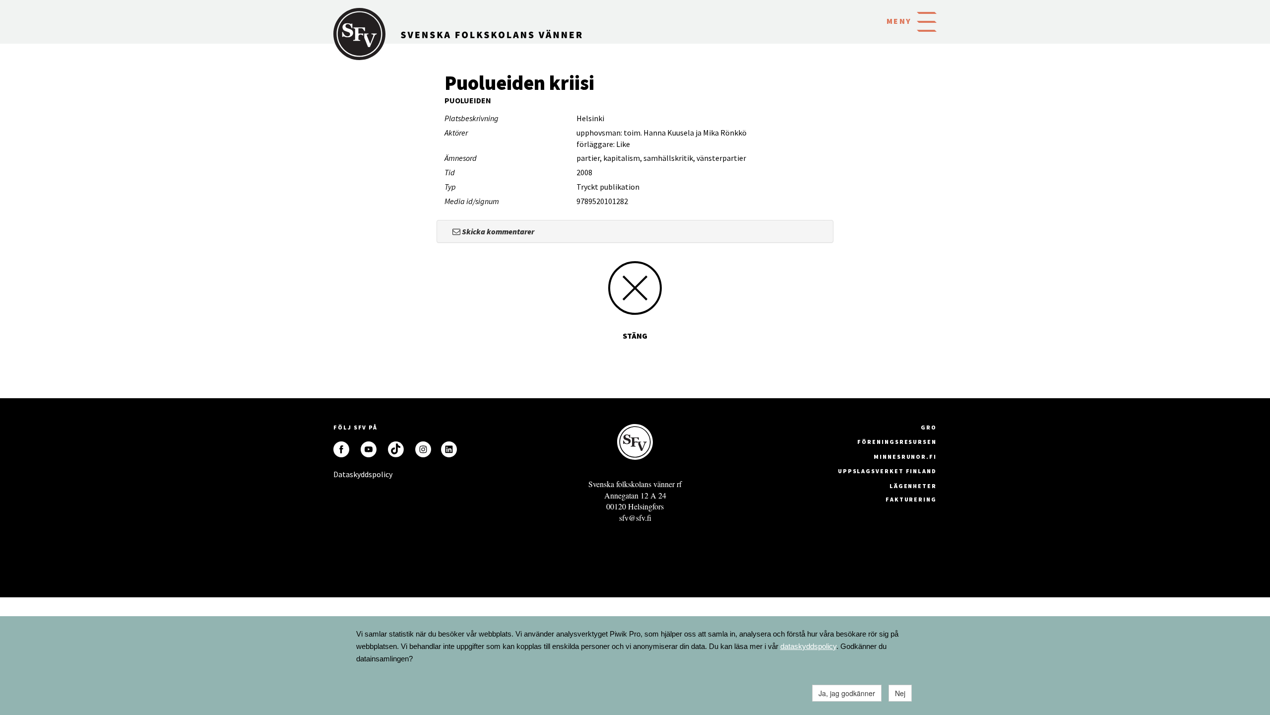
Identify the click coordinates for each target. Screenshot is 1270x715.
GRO (929, 427)
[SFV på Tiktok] (396, 449)
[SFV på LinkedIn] (449, 449)
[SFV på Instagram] (423, 449)
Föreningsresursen (897, 441)
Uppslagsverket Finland (887, 471)
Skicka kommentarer (497, 231)
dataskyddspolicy (808, 646)
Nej (900, 693)
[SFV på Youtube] (369, 449)
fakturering (911, 499)
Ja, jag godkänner (847, 693)
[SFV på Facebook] (341, 449)
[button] (927, 21)
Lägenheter (913, 486)
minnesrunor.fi (905, 456)
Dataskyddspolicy (341, 474)
